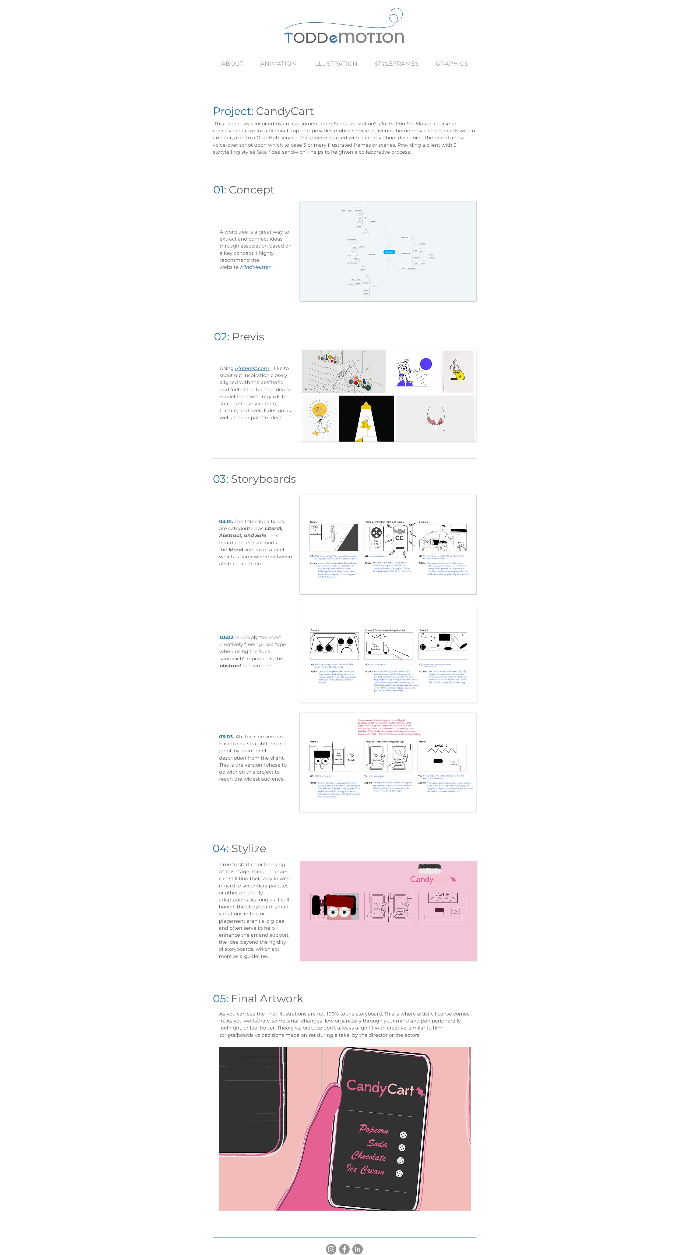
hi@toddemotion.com (234, 37)
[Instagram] (331, 1249)
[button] (340, 1129)
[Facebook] (344, 1249)
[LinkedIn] (357, 1249)
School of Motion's (383, 124)
